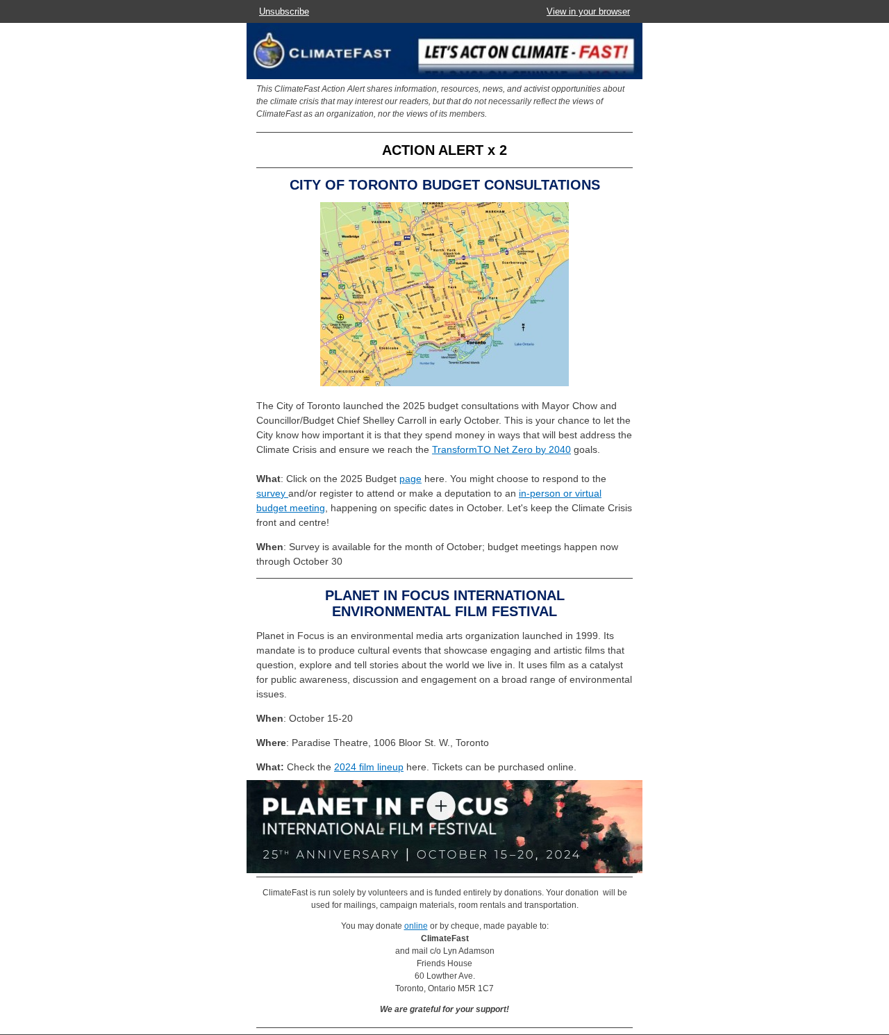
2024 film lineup (369, 766)
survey (272, 493)
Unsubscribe (284, 11)
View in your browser (588, 11)
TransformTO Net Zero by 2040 (501, 449)
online (416, 926)
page (410, 478)
